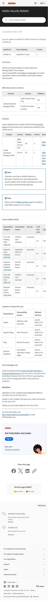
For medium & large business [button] (14, 554)
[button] (35, 3)
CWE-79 (7, 245)
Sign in (42, 3)
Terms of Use (7, 593)
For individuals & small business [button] (15, 549)
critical (23, 73)
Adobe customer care (24, 202)
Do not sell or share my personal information (16, 596)
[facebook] (5, 586)
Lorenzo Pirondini (27, 371)
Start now (11, 534)
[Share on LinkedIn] (27, 473)
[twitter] (13, 586)
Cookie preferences (18, 593)
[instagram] (9, 586)
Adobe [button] (6, 569)
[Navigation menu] (3, 3)
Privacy (33, 590)
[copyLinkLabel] (34, 473)
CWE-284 (7, 295)
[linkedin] (17, 586)
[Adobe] (12, 3)
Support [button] (6, 564)
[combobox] (24, 20)
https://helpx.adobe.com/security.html (15, 415)
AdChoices (36, 596)
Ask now (10, 521)
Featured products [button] (10, 575)
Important (32, 73)
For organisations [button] (10, 559)
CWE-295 (7, 270)
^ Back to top (41, 505)
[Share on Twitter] (20, 473)
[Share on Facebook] (13, 473)
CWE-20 (7, 257)
